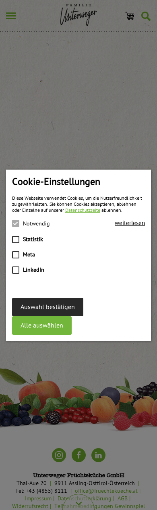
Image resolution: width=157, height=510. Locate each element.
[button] (130, 223)
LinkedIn (33, 270)
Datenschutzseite (82, 210)
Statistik (33, 239)
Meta (29, 255)
